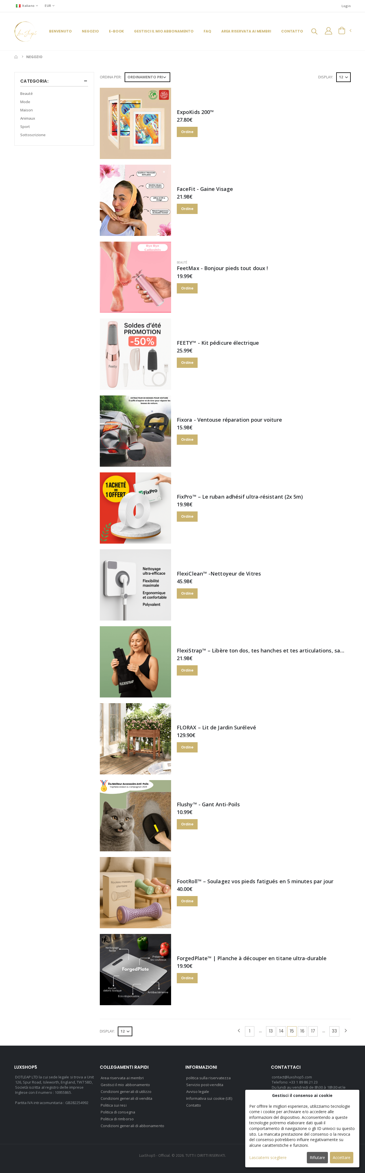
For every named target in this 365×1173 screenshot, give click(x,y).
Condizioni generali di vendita (127, 1098)
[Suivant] (345, 1031)
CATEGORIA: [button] (34, 81)
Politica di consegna (118, 1112)
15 (292, 1031)
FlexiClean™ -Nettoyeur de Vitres (219, 573)
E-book (116, 31)
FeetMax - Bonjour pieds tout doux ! (222, 268)
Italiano (28, 5)
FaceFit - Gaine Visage (205, 188)
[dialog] (302, 1128)
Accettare (341, 1157)
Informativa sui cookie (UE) (209, 1098)
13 (271, 1031)
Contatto (292, 31)
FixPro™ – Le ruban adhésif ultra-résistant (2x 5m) (240, 496)
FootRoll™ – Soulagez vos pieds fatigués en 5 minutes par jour (255, 881)
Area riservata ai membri (246, 31)
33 (334, 1031)
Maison (26, 110)
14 (281, 1031)
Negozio (90, 31)
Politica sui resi (114, 1105)
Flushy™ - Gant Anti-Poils (208, 804)
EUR (48, 5)
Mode (25, 101)
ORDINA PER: (110, 76)
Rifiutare (317, 1157)
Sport (25, 126)
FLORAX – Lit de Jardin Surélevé (216, 727)
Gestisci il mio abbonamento (164, 31)
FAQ (207, 31)
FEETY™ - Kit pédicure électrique (218, 342)
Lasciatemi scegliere (268, 1157)
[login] (328, 30)
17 (313, 1031)
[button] (314, 31)
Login (346, 6)
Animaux (27, 118)
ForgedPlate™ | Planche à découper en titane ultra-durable (252, 958)
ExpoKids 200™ (195, 112)
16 (302, 1031)
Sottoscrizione (33, 134)
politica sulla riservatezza (208, 1077)
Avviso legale (197, 1091)
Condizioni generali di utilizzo (126, 1091)
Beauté (182, 262)
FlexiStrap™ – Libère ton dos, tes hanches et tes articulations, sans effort (270, 650)
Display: (325, 76)
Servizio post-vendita (204, 1084)
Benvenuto (60, 31)
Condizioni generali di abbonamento (132, 1125)
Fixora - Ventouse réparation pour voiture (229, 419)
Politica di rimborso (117, 1118)
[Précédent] (239, 1031)
